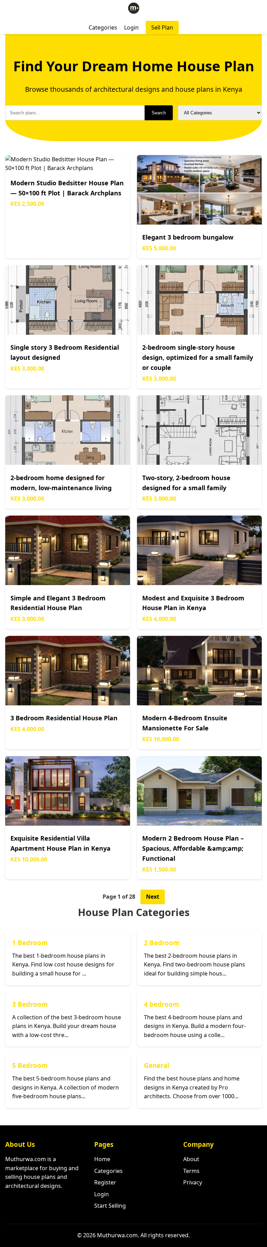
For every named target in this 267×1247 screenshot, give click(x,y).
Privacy (192, 1182)
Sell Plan (162, 27)
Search (159, 112)
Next (152, 896)
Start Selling (110, 1205)
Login (131, 27)
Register (105, 1182)
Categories (103, 27)
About (191, 1159)
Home (102, 1159)
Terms (191, 1171)
